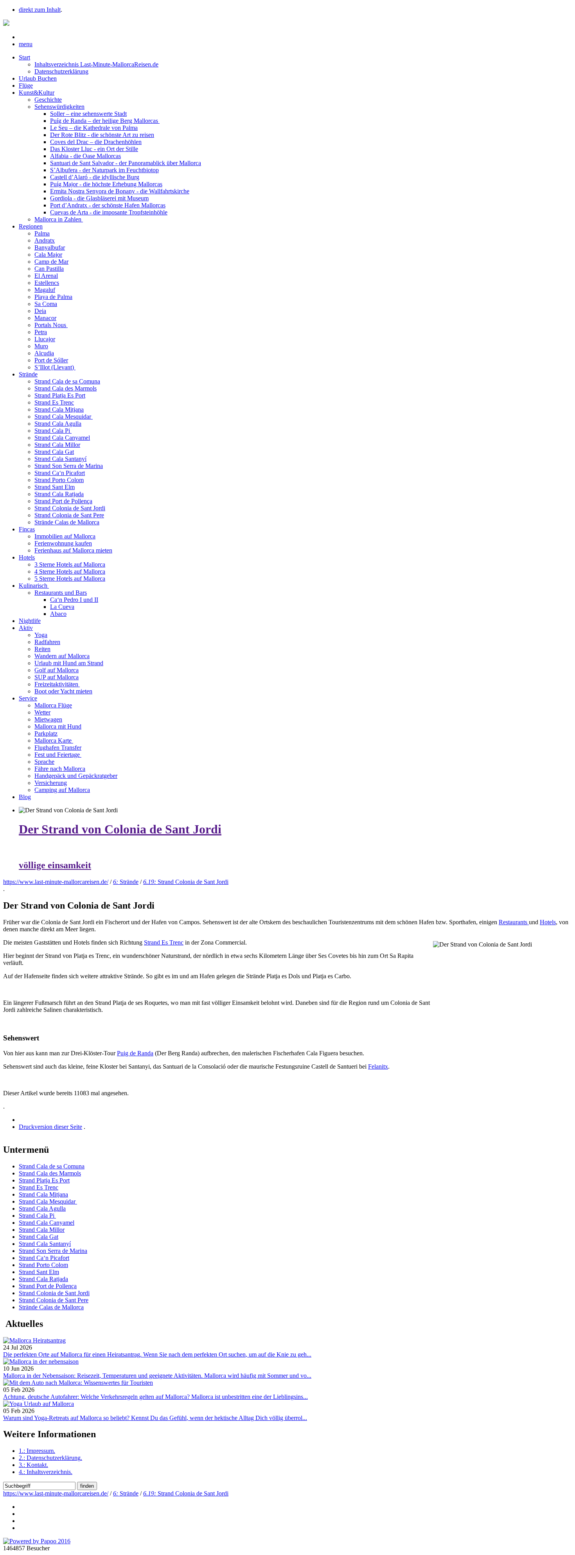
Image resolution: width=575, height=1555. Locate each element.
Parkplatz (46, 733)
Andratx (44, 240)
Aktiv (26, 628)
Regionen (31, 226)
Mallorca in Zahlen (58, 219)
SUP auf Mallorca (56, 677)
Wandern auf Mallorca (62, 656)
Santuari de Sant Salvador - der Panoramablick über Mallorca (125, 163)
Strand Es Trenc (54, 402)
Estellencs (46, 282)
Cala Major (48, 254)
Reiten (42, 649)
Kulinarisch (34, 585)
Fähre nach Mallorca (59, 768)
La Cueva (62, 606)
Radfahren (47, 642)
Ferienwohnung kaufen (63, 543)
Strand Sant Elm (54, 487)
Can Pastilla (49, 268)
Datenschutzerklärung (61, 71)
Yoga (40, 635)
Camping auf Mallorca (62, 789)
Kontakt (33, 1464)
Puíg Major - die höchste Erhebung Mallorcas (106, 184)
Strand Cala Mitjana (59, 409)
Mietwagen (48, 719)
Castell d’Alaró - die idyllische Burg (94, 177)
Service (28, 698)
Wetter (42, 712)
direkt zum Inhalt (40, 9)
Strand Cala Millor (57, 444)
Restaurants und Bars (60, 592)
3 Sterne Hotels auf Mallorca (69, 564)
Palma (42, 233)
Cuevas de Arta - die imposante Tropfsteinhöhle (108, 212)
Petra (40, 332)
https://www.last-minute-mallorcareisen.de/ (55, 881)
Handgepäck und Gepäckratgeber (75, 775)
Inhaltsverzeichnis (45, 1472)
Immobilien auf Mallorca (64, 536)
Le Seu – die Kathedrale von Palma (94, 127)
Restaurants (514, 922)
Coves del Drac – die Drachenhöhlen (96, 142)
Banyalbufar (49, 247)
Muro (41, 346)
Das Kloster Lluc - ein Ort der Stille (94, 149)
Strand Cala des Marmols (65, 388)
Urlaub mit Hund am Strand (68, 663)
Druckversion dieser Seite (50, 1126)
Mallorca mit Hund (57, 726)
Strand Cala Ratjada (59, 494)
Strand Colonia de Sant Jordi (69, 508)
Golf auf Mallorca (56, 670)
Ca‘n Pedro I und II (74, 599)
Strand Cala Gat (54, 451)
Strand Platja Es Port (59, 395)
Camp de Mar (51, 261)
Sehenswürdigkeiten (59, 106)
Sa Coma (45, 304)
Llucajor (44, 339)
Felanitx (378, 1066)
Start (24, 57)
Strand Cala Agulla (57, 423)
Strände (28, 374)
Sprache (44, 761)
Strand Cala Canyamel (62, 437)
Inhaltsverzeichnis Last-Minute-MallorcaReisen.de (96, 64)
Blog (25, 797)
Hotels (27, 557)
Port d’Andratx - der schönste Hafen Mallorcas (107, 205)
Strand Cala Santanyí (60, 458)
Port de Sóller (51, 360)
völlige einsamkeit (55, 865)
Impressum (37, 1450)
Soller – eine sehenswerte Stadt (88, 113)
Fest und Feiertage (57, 754)
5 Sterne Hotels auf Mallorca (69, 578)
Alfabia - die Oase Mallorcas (85, 156)
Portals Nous (51, 325)
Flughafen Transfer (57, 747)
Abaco (58, 613)
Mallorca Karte (53, 740)
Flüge (26, 85)
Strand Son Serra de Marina (68, 466)
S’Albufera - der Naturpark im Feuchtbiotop (104, 170)
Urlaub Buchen (38, 78)
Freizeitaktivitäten (57, 684)
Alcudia (44, 353)
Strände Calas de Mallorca (66, 522)
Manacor (45, 318)
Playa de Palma (53, 296)
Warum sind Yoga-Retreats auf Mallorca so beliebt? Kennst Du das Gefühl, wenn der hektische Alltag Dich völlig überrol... (155, 1418)
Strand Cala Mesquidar (63, 416)
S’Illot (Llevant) (54, 367)
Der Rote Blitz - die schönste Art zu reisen (102, 134)
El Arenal (46, 275)
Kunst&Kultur (36, 92)
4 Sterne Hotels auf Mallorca (69, 571)
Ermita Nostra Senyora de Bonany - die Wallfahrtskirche (119, 191)
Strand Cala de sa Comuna (67, 381)
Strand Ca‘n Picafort (59, 473)
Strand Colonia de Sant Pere (69, 515)
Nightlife (30, 620)
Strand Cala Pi (53, 430)
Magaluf (44, 289)
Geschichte (48, 99)
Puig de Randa (135, 1053)
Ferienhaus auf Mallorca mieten (73, 550)
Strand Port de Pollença (63, 501)
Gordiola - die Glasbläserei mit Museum (99, 198)
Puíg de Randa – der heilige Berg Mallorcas (105, 120)
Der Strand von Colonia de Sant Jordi (120, 829)
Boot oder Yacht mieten (63, 691)
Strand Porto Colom (59, 480)
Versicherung (50, 782)
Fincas (27, 529)
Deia (40, 311)
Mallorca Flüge (53, 705)
